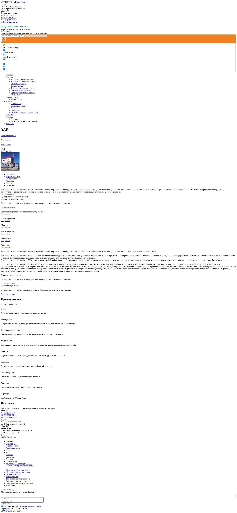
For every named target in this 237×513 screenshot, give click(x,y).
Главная (9, 441)
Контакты (10, 457)
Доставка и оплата (13, 448)
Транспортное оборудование (18, 479)
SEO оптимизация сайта (11, 511)
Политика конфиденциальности (19, 466)
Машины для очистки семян (18, 472)
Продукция (5, 140)
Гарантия (10, 185)
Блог (8, 452)
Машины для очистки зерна (17, 470)
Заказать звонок (7, 29)
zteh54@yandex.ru (8, 437)
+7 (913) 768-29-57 (8, 18)
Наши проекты (12, 446)
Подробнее (5, 214)
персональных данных (32, 506)
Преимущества (12, 179)
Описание (10, 174)
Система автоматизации (16, 481)
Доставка (10, 181)
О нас (8, 450)
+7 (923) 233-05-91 (8, 15)
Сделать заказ (7, 197)
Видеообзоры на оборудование (19, 464)
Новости (9, 455)
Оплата (9, 183)
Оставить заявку (8, 207)
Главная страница (8, 136)
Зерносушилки (12, 477)
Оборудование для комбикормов (19, 483)
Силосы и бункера (13, 474)
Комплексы (6, 144)
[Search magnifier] (3, 39)
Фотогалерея (11, 461)
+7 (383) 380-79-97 (8, 20)
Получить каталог (22, 29)
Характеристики (13, 177)
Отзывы (9, 459)
